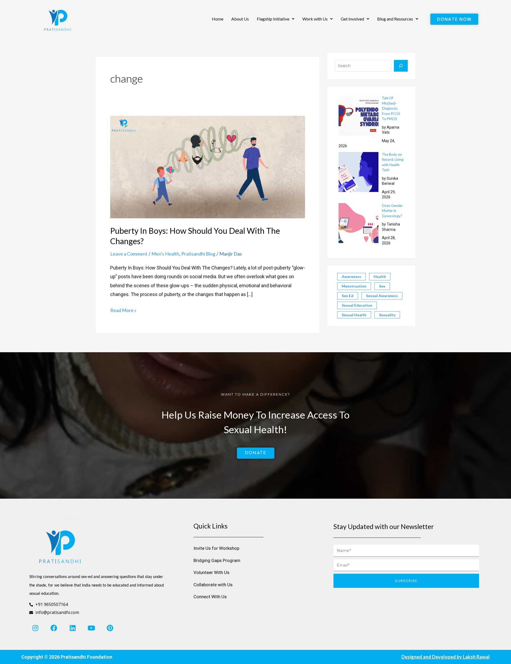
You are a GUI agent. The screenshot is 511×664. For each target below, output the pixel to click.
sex (382, 286)
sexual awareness (382, 295)
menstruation (354, 286)
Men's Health (165, 254)
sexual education (357, 305)
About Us (240, 18)
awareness (351, 276)
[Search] (401, 66)
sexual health (354, 315)
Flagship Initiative (273, 18)
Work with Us (315, 18)
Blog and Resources (395, 18)
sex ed (347, 295)
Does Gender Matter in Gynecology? (392, 210)
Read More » (123, 309)
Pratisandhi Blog (198, 254)
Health (380, 276)
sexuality (387, 315)
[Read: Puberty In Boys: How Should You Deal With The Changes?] (207, 166)
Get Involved (352, 18)
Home (217, 18)
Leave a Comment (128, 254)
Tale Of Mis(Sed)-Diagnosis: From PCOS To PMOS (391, 108)
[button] (275, 19)
